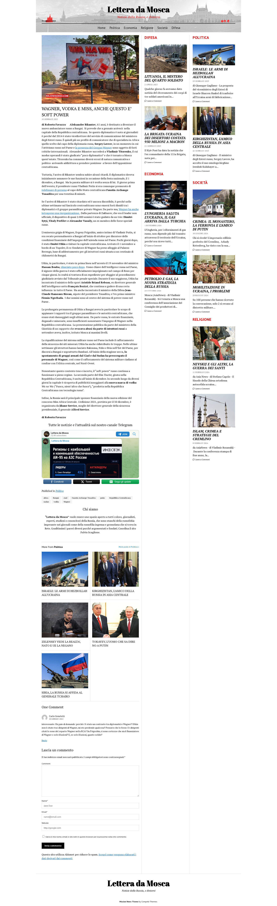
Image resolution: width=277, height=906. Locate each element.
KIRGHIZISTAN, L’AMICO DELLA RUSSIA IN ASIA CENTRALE (212, 142)
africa (46, 498)
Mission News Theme (128, 901)
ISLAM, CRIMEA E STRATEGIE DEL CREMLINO (207, 435)
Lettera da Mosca (138, 9)
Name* (45, 801)
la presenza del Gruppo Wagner (93, 147)
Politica (114, 28)
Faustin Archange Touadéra (84, 498)
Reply (44, 740)
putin (102, 498)
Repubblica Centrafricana (120, 498)
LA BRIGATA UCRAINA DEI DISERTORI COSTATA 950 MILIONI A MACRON (165, 138)
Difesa (176, 28)
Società (162, 28)
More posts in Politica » (129, 547)
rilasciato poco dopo (72, 267)
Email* (44, 812)
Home (101, 28)
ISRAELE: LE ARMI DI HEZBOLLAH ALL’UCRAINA (210, 73)
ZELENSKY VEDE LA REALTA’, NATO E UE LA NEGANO (61, 643)
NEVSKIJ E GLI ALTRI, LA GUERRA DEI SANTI (213, 366)
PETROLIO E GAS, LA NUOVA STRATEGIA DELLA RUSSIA (161, 282)
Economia (130, 28)
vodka (56, 501)
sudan (46, 501)
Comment (46, 763)
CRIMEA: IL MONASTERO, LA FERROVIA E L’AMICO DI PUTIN (214, 225)
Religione (147, 28)
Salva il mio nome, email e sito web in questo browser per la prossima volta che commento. (86, 837)
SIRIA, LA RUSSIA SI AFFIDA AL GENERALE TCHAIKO (62, 694)
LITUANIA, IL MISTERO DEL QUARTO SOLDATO (164, 78)
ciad (65, 498)
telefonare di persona (54, 190)
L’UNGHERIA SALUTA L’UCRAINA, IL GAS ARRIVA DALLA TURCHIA (165, 217)
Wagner (67, 501)
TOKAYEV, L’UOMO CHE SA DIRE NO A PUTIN (113, 643)
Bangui (56, 498)
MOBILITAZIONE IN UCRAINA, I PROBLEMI (211, 289)
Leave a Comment (202, 101)
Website (45, 823)
